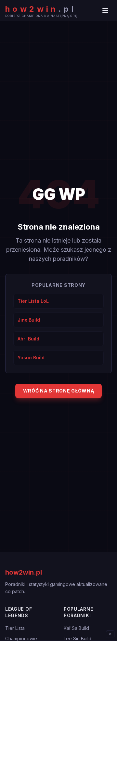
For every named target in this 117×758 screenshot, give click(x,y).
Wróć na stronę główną (58, 390)
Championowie (21, 638)
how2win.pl (23, 572)
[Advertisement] (58, 699)
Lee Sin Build (77, 638)
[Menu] (105, 10)
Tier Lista (15, 628)
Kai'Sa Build (76, 628)
